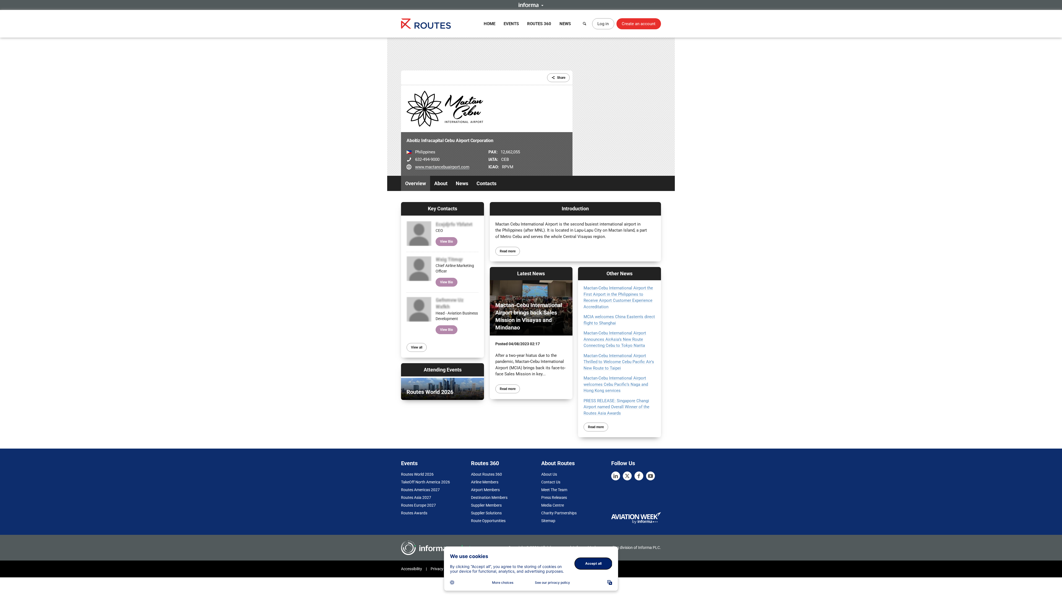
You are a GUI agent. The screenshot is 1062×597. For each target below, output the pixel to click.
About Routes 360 (486, 474)
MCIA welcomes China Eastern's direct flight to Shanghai (619, 320)
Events (511, 23)
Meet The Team (554, 490)
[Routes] (426, 24)
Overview (415, 183)
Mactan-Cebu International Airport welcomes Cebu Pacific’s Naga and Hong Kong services (616, 384)
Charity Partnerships (559, 513)
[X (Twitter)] (627, 476)
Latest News (531, 273)
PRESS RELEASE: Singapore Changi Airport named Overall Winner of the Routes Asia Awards (616, 407)
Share (561, 78)
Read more (508, 251)
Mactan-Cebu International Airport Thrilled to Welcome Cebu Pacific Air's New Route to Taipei (619, 362)
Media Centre (552, 505)
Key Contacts (442, 208)
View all (416, 347)
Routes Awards (414, 513)
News (565, 23)
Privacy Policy (442, 569)
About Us (549, 474)
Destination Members (489, 497)
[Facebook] (638, 476)
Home (489, 23)
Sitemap (548, 521)
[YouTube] (650, 476)
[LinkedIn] (615, 476)
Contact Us (550, 482)
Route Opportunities (488, 521)
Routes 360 (539, 23)
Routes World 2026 (417, 474)
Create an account (638, 23)
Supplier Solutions (486, 513)
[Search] (584, 23)
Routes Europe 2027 (418, 505)
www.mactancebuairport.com (442, 166)
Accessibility (411, 569)
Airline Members (484, 482)
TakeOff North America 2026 (425, 482)
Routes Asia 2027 (416, 497)
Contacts (486, 183)
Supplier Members (486, 505)
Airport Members (485, 490)
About (440, 183)
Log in (603, 23)
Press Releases (554, 497)
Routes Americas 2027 (420, 490)
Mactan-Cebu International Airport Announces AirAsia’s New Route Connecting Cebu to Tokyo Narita (615, 339)
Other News (619, 273)
